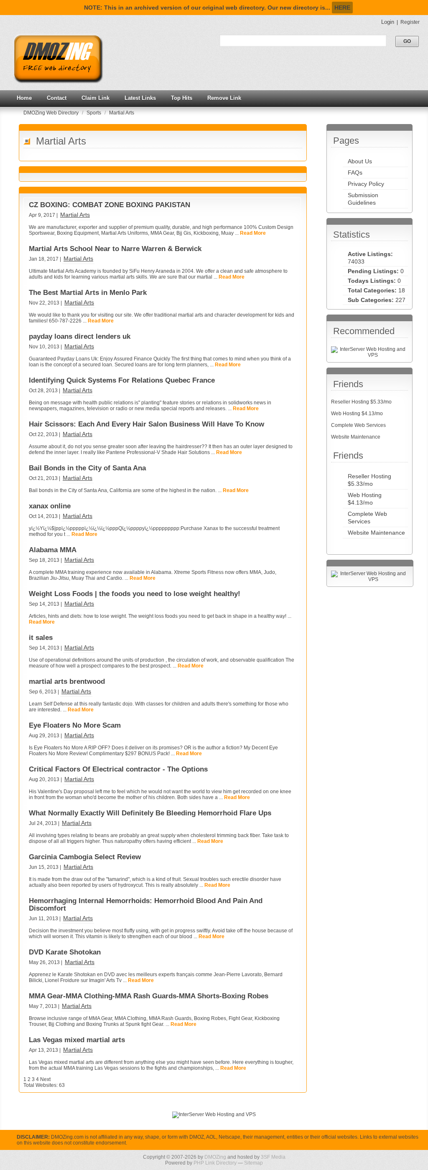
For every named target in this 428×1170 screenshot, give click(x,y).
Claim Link (96, 98)
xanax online (50, 506)
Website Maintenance (355, 437)
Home (24, 98)
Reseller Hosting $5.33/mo (361, 402)
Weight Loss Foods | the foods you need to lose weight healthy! (134, 594)
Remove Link (224, 98)
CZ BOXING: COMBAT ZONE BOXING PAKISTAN (109, 205)
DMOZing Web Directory (51, 113)
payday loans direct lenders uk (79, 336)
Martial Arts (121, 113)
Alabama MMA (52, 550)
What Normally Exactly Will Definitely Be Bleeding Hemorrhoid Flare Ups (150, 813)
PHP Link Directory (215, 1163)
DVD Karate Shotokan (65, 952)
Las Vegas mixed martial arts (77, 1040)
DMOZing (215, 1157)
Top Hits (181, 98)
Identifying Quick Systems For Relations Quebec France (122, 380)
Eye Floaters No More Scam (75, 725)
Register (410, 22)
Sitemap (253, 1163)
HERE (342, 7)
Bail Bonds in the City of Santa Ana (87, 468)
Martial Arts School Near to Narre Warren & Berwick (115, 249)
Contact (56, 98)
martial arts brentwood (67, 681)
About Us (360, 161)
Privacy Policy (366, 183)
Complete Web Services (358, 425)
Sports (94, 113)
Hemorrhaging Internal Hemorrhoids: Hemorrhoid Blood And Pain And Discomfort (145, 904)
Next (45, 1079)
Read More (253, 233)
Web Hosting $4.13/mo (357, 413)
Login (387, 22)
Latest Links (140, 98)
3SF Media (273, 1157)
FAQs (355, 172)
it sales (41, 638)
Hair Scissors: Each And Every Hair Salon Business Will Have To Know (146, 424)
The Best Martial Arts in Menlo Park (88, 293)
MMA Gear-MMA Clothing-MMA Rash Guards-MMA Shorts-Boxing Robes (148, 996)
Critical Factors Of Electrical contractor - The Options (118, 769)
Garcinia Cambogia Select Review (85, 857)
